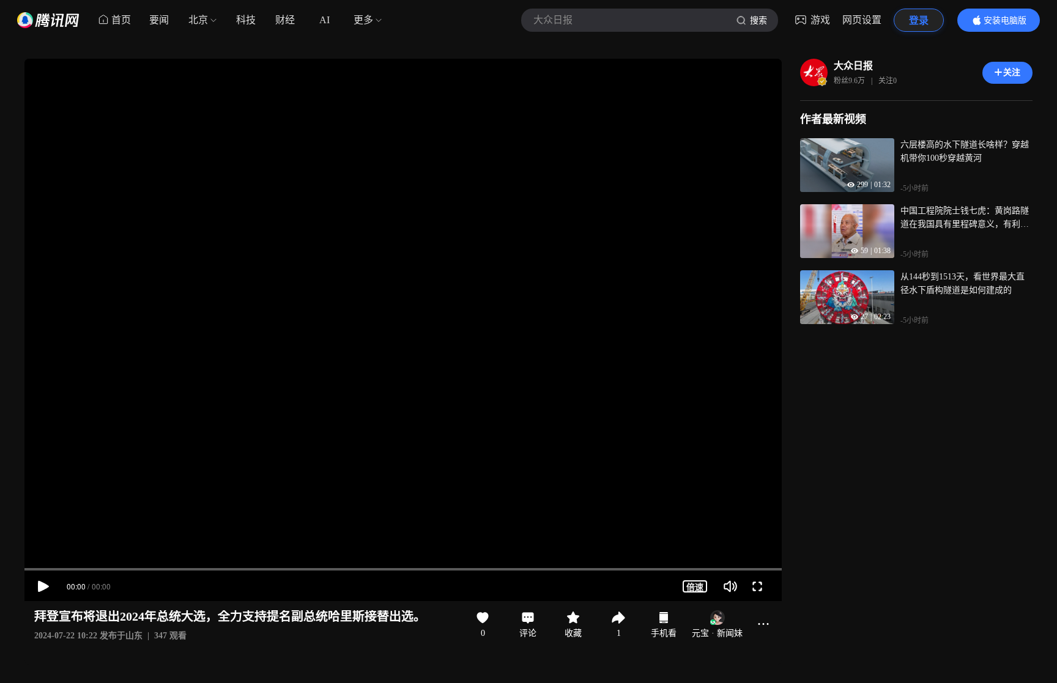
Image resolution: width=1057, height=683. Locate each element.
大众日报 (853, 66)
